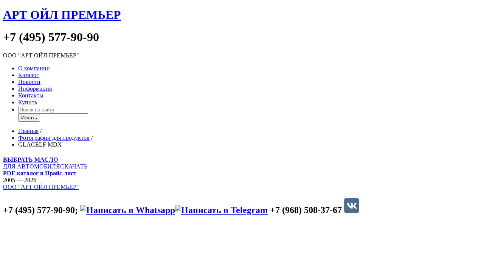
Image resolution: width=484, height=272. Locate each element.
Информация (35, 88)
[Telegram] (221, 210)
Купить (27, 102)
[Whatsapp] (127, 210)
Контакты (30, 95)
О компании (34, 68)
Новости (29, 82)
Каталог (28, 75)
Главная (28, 131)
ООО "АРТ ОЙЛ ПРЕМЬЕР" (41, 187)
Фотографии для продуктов (54, 137)
